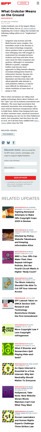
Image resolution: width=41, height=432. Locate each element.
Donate (23, 3)
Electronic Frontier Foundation (6, 3)
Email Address (9, 167)
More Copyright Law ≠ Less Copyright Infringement (26, 332)
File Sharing (8, 134)
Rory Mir (25, 232)
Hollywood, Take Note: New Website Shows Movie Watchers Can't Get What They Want (25, 398)
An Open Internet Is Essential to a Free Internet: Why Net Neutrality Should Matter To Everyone (25, 374)
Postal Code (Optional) (12, 160)
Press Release (20, 298)
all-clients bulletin (28, 28)
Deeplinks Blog (20, 207)
